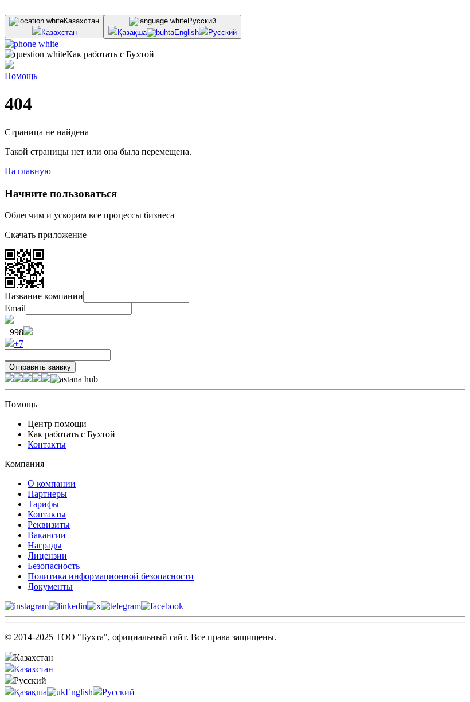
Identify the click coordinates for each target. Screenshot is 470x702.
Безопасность (54, 566)
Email (15, 308)
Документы (50, 586)
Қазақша (132, 32)
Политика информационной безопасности (111, 576)
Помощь (21, 76)
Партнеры (47, 494)
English (186, 32)
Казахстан (59, 32)
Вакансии (47, 535)
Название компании (44, 296)
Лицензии (47, 555)
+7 (18, 343)
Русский (222, 32)
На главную (28, 171)
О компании (52, 483)
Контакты (47, 444)
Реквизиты (49, 525)
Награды (45, 545)
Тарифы (43, 504)
